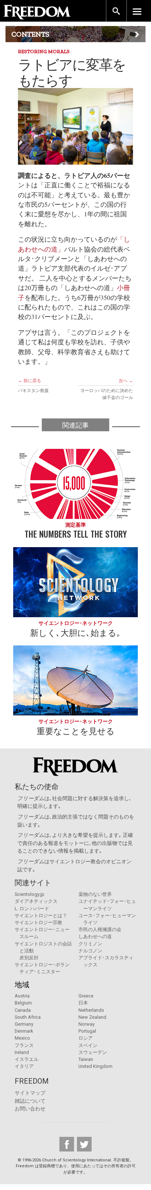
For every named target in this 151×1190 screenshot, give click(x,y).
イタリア (24, 1066)
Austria (22, 996)
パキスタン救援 (33, 390)
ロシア (85, 1038)
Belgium (23, 1003)
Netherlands (91, 1010)
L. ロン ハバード (32, 908)
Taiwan (85, 1059)
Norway (86, 1024)
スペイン (87, 1045)
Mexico (22, 1038)
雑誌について (30, 1101)
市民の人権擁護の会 (99, 929)
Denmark (24, 1031)
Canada (23, 1010)
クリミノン (90, 943)
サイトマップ (30, 1093)
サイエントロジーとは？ (41, 915)
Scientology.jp (29, 894)
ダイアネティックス (36, 901)
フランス (24, 1045)
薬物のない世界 (95, 894)
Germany (24, 1024)
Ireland (22, 1052)
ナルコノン (90, 950)
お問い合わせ (30, 1109)
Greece (85, 996)
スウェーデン (92, 1052)
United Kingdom (95, 1066)
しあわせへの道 (95, 936)
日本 (83, 1003)
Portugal (87, 1031)
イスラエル (26, 1059)
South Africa (28, 1017)
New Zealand (92, 1017)
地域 (22, 984)
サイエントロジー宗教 (38, 922)
